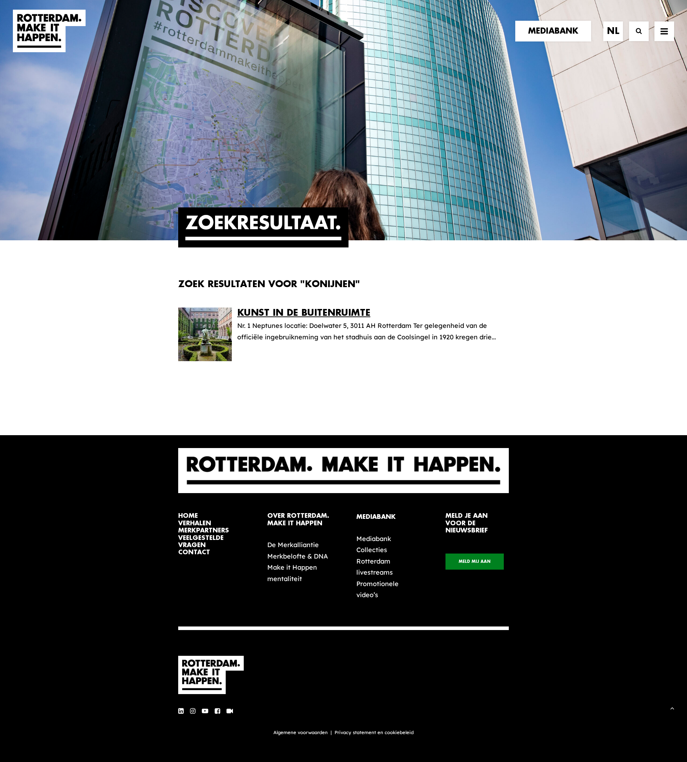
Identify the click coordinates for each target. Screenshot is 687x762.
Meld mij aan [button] (475, 562)
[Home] (214, 675)
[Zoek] (636, 31)
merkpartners (203, 530)
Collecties (371, 550)
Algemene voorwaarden (300, 732)
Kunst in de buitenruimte (303, 312)
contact (194, 552)
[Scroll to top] (672, 707)
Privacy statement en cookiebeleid (374, 732)
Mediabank (373, 539)
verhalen (194, 523)
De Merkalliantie (293, 545)
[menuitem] (555, 31)
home (188, 516)
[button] (664, 31)
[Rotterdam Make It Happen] (49, 31)
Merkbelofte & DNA (297, 556)
